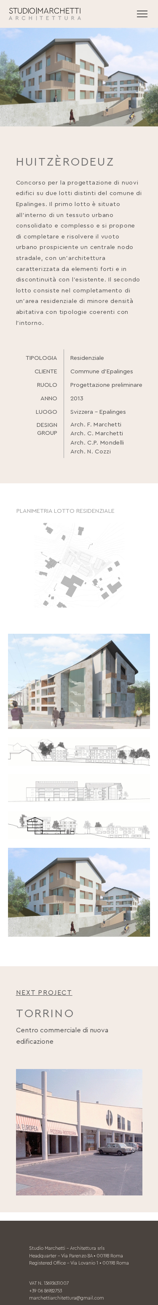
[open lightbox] (79, 565)
